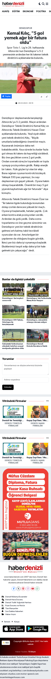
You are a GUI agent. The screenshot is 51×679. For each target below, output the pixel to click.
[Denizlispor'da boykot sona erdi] (13, 290)
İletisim (7, 622)
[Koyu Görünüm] (40, 4)
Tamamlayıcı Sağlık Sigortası (32, 664)
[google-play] (37, 629)
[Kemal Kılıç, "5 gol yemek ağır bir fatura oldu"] (25, 78)
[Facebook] (14, 589)
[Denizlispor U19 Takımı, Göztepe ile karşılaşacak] (13, 312)
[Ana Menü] (47, 4)
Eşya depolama (40, 660)
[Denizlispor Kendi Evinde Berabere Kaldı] (38, 335)
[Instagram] (28, 589)
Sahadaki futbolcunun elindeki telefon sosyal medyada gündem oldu (13, 346)
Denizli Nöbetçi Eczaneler (16, 597)
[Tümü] (47, 401)
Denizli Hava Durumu (14, 600)
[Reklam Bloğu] (25, 499)
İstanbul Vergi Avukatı (38, 657)
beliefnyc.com (20, 671)
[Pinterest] (23, 589)
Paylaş (8, 96)
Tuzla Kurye (22, 657)
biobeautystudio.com (37, 671)
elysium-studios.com (10, 674)
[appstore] (14, 629)
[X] (18, 589)
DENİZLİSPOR (25, 28)
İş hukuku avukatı (8, 657)
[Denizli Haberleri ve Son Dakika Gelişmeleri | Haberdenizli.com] (13, 4)
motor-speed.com (30, 674)
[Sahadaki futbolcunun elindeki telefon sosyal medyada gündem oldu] (13, 335)
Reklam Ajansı (6, 660)
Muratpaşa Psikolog (23, 660)
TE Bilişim (32, 652)
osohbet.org (6, 671)
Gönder (8, 387)
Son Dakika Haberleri (14, 611)
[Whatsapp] (37, 589)
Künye (16, 622)
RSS (7, 643)
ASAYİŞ (5, 11)
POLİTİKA (41, 11)
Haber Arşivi (10, 614)
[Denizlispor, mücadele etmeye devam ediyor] (38, 312)
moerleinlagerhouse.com (12, 677)
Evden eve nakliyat (9, 664)
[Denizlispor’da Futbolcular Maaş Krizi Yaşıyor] (38, 290)
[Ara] (43, 4)
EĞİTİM (16, 11)
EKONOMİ (28, 11)
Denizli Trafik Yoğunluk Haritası (18, 603)
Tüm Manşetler (11, 608)
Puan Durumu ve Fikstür (15, 606)
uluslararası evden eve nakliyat (15, 667)
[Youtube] (32, 589)
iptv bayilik (35, 667)
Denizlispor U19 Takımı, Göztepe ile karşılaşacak (12, 322)
